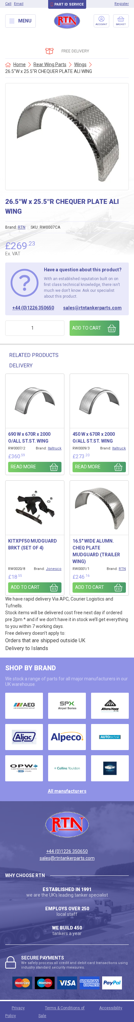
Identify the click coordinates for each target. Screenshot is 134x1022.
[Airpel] (67, 706)
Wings (80, 64)
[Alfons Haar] (110, 706)
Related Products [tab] (34, 355)
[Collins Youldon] (67, 768)
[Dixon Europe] (110, 768)
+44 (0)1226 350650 (33, 307)
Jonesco (53, 569)
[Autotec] (110, 737)
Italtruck (54, 448)
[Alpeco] (67, 737)
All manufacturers (67, 791)
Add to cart (86, 328)
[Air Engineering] (24, 706)
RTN (21, 227)
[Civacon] (24, 768)
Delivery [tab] (21, 365)
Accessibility (110, 1008)
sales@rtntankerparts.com (92, 307)
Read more (23, 466)
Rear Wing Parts (50, 64)
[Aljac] (24, 737)
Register (121, 4)
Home (19, 64)
